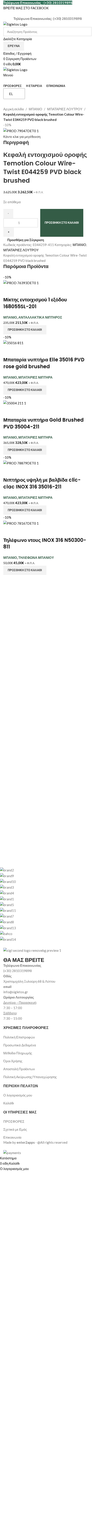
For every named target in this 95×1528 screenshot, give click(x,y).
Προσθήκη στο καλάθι (62, 222)
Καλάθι (8, 1103)
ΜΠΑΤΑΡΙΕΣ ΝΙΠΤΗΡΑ (35, 377)
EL (11, 94)
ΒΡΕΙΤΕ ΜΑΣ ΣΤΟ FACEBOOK (26, 8)
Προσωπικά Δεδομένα (19, 1045)
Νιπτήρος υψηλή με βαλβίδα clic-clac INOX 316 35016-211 (42, 483)
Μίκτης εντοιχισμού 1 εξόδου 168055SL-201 (35, 303)
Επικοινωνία (12, 1137)
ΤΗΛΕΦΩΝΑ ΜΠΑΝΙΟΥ (36, 557)
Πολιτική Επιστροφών (19, 1037)
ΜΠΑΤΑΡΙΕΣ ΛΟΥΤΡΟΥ (64, 109)
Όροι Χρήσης (12, 1061)
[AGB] (44, 904)
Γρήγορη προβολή (20, 291)
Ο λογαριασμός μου (17, 1095)
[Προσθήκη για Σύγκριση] (8, 291)
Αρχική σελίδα (13, 109)
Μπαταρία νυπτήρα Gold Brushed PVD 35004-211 (43, 423)
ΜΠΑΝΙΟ (35, 109)
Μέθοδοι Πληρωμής (17, 1053)
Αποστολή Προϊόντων (19, 1069)
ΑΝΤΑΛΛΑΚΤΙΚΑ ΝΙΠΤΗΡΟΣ (40, 317)
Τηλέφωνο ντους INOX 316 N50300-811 (44, 543)
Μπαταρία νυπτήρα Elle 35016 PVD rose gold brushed (43, 363)
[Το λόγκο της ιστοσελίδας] (15, 24)
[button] (24, 329)
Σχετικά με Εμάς (15, 1129)
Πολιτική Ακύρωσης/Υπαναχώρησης (30, 1077)
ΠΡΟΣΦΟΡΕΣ (13, 1121)
